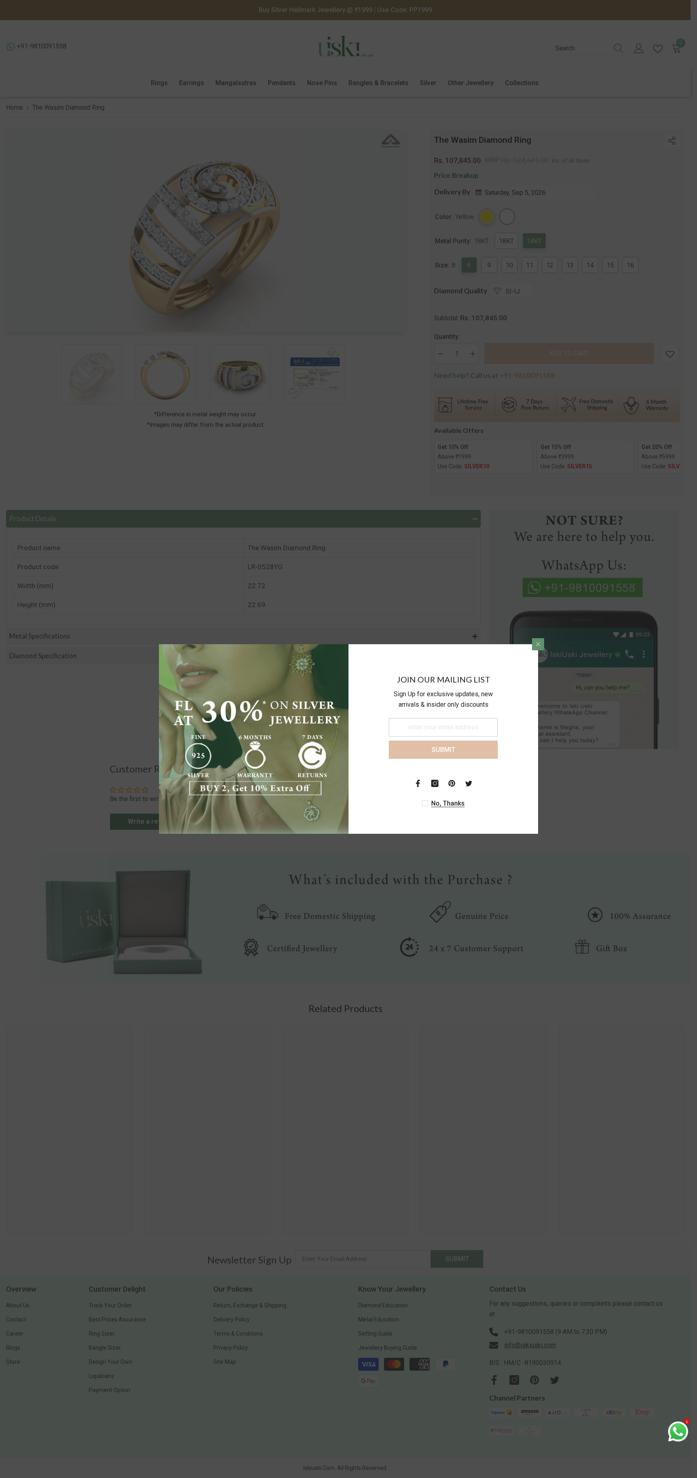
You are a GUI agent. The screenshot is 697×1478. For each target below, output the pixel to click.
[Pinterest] (451, 783)
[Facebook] (417, 783)
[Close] (538, 644)
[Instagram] (434, 783)
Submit (443, 750)
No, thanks (448, 803)
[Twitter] (468, 783)
